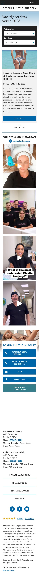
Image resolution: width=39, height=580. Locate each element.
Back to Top (19, 128)
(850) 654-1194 (15, 440)
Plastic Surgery (19, 353)
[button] (3, 2)
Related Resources (19, 490)
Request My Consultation (19, 388)
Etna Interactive (9, 570)
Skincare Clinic (19, 363)
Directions (19, 379)
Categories (9, 29)
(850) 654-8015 (15, 461)
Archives (8, 38)
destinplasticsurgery (21, 141)
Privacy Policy (19, 483)
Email (19, 371)
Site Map (19, 498)
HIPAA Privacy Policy (19, 475)
